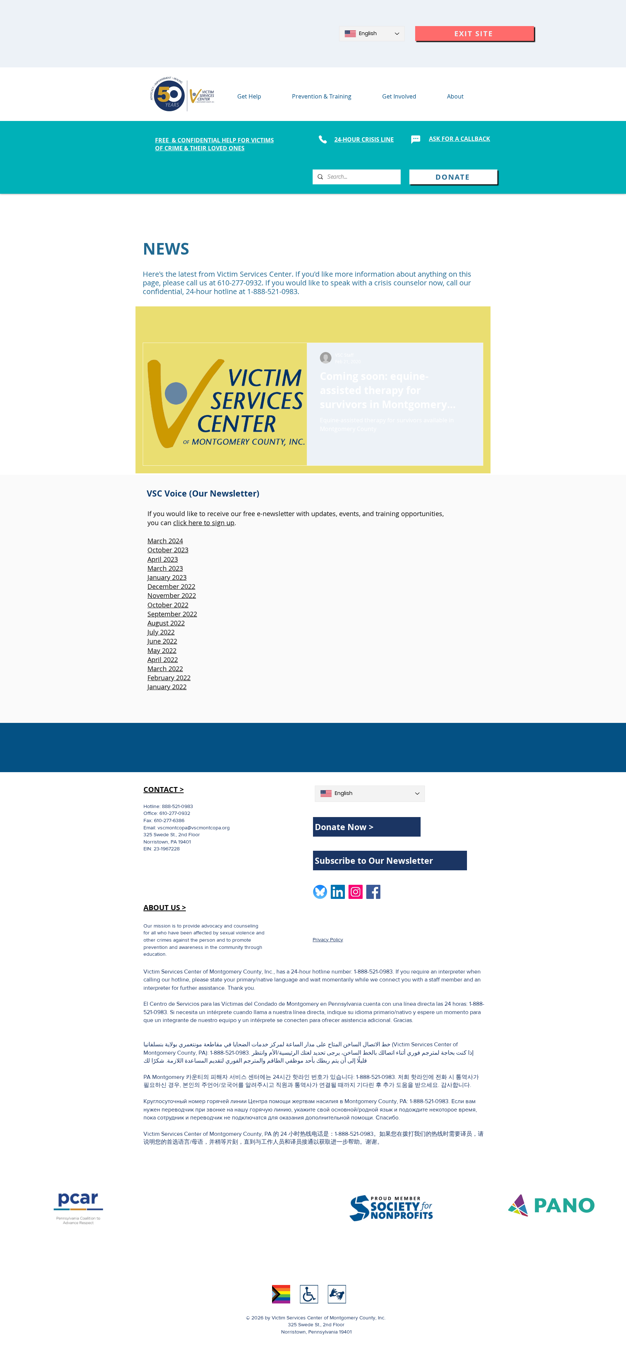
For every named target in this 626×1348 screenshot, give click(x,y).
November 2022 (171, 595)
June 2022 (162, 641)
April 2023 (162, 559)
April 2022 (162, 659)
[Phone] (323, 139)
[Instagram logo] (356, 892)
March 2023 (165, 568)
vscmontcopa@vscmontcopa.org (194, 827)
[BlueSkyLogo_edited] (320, 892)
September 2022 (172, 614)
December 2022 (171, 586)
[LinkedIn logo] (338, 892)
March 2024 (165, 540)
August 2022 (166, 623)
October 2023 (167, 549)
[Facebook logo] (373, 892)
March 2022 (165, 668)
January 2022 (167, 686)
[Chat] (415, 139)
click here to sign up (203, 522)
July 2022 (161, 632)
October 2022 (167, 604)
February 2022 (169, 677)
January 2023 (167, 577)
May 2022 (161, 650)
